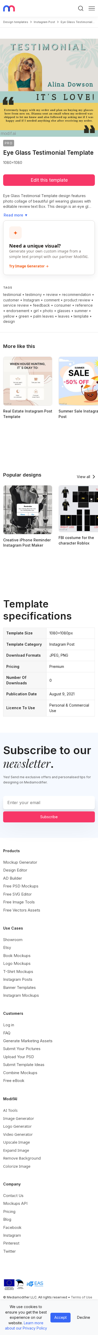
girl (36, 310)
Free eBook (13, 1080)
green (24, 316)
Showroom (12, 939)
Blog (7, 1219)
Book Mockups (17, 955)
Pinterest (11, 1243)
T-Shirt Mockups (18, 971)
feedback (41, 305)
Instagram (31, 300)
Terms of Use (81, 1297)
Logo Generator (17, 1126)
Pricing (9, 1211)
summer (81, 310)
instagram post (44, 22)
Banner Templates (19, 987)
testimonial (12, 294)
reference (84, 305)
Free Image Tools (19, 901)
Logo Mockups (17, 963)
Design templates (15, 22)
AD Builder (12, 878)
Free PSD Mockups (20, 886)
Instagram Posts (17, 979)
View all (83, 476)
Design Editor (15, 870)
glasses (63, 310)
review (52, 294)
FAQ (6, 1032)
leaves (64, 316)
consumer (62, 305)
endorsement (17, 310)
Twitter (9, 1251)
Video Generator (18, 1134)
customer (11, 300)
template (81, 316)
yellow (8, 316)
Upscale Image (16, 1142)
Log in (8, 1024)
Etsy (7, 947)
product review (77, 300)
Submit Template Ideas (23, 1064)
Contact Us (13, 1195)
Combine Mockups (20, 1072)
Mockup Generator (20, 862)
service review (16, 305)
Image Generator (18, 1118)
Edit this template (49, 180)
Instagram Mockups (21, 995)
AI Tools (10, 1110)
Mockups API (15, 1203)
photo (48, 310)
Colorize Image (16, 1166)
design (9, 321)
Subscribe (49, 817)
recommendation (76, 294)
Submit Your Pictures (22, 1048)
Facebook (12, 1227)
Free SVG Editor (17, 894)
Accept (60, 1317)
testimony (33, 294)
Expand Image (16, 1150)
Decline (83, 1317)
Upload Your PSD (18, 1056)
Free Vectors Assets (21, 910)
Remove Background (22, 1158)
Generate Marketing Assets (28, 1040)
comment (52, 300)
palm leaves (43, 316)
